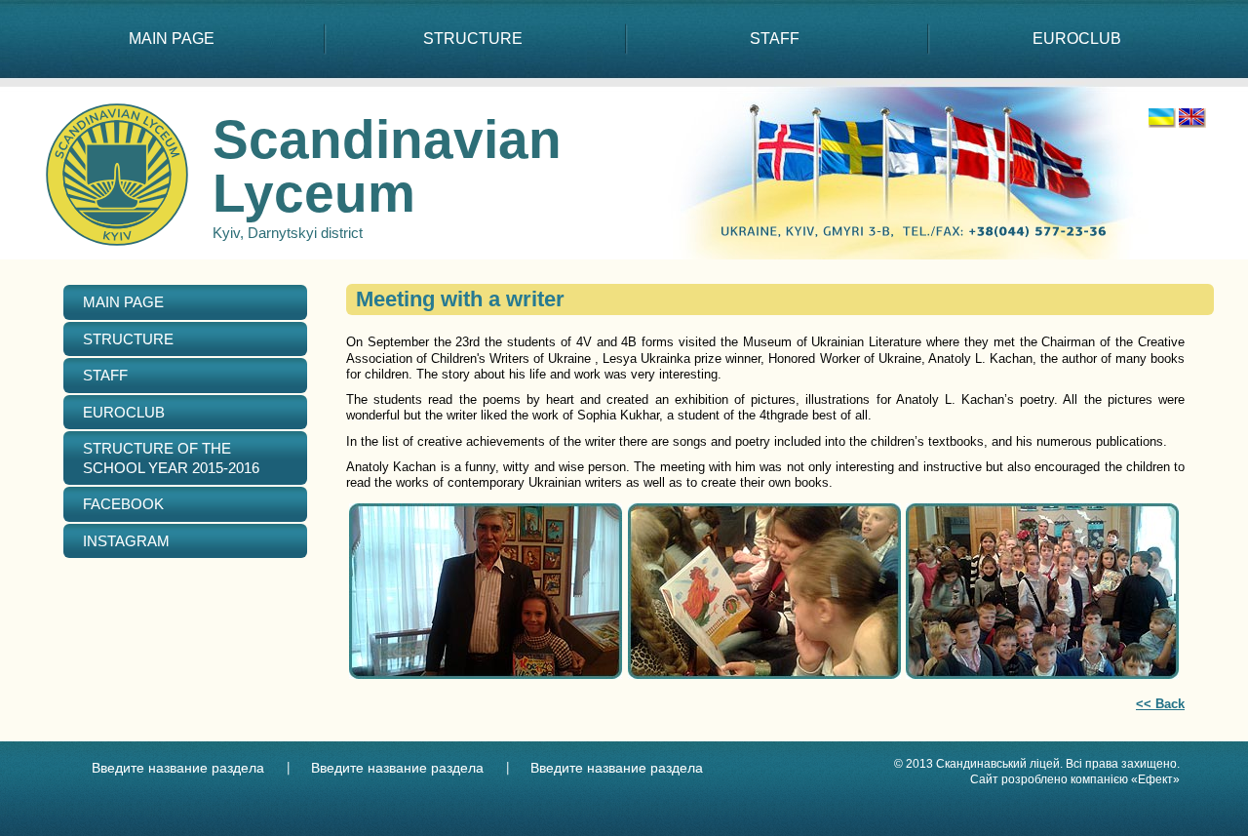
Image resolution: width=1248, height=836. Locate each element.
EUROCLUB (1077, 38)
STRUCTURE (473, 38)
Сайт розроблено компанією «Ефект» (1075, 779)
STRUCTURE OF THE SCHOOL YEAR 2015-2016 (171, 458)
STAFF (775, 38)
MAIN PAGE (171, 38)
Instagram (126, 541)
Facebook (123, 504)
